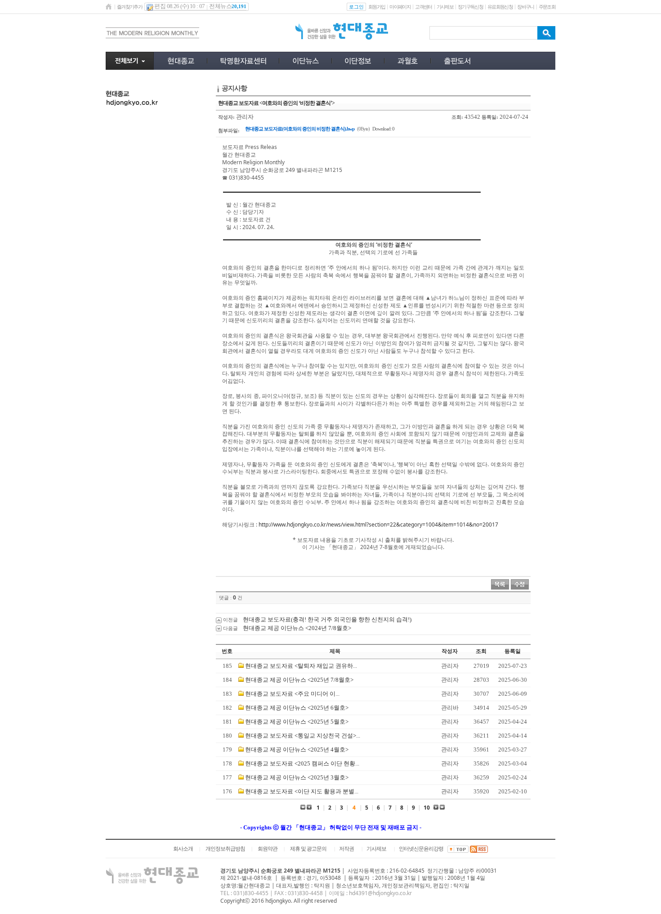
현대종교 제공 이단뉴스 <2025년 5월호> (296, 721)
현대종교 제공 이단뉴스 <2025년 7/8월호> (299, 679)
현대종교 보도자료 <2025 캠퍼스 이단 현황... (302, 763)
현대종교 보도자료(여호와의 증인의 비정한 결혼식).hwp (299, 128)
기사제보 (445, 6)
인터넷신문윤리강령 (421, 849)
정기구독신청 (470, 6)
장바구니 (525, 6)
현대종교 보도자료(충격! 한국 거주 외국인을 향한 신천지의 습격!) (327, 619)
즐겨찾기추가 (129, 6)
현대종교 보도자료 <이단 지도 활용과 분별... (301, 791)
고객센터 (423, 6)
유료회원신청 (500, 6)
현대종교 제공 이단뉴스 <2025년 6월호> (296, 707)
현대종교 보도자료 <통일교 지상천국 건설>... (302, 735)
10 (427, 807)
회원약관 (267, 849)
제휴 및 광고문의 (308, 849)
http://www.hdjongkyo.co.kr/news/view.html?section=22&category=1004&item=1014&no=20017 (378, 524)
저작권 (346, 849)
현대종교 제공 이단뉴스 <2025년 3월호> (296, 777)
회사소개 (183, 849)
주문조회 (547, 6)
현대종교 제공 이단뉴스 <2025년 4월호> (296, 749)
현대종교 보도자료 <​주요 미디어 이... (292, 693)
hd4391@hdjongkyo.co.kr (380, 893)
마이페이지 (400, 6)
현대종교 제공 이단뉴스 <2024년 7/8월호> (297, 628)
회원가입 (376, 6)
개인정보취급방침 (225, 849)
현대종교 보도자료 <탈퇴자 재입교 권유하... (301, 665)
